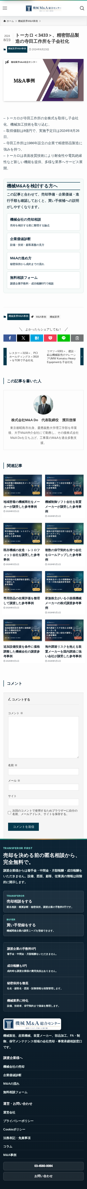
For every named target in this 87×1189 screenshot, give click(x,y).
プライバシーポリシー (18, 1121)
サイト (12, 796)
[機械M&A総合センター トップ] (32, 1024)
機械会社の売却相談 (30, 222)
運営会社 (9, 1112)
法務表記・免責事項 (17, 1138)
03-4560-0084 (43, 1166)
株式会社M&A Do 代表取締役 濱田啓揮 (43, 420)
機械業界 (54, 316)
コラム (7, 1146)
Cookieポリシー (14, 1129)
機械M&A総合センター (43, 8)
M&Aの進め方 (27, 261)
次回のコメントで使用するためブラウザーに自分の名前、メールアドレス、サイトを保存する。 (44, 812)
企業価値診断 (27, 241)
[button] (9, 338)
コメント (15, 713)
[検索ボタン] (82, 8)
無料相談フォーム (32, 280)
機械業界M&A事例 (17, 48)
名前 (12, 765)
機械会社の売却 (13, 1066)
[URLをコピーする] (77, 338)
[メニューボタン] (5, 8)
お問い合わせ (43, 1176)
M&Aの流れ (11, 1083)
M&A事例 (41, 316)
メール (14, 780)
